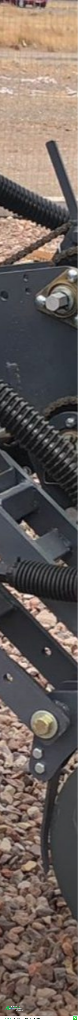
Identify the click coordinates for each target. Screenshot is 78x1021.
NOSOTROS (8, 1018)
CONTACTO (37, 1018)
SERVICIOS (28, 1018)
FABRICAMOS (17, 1018)
